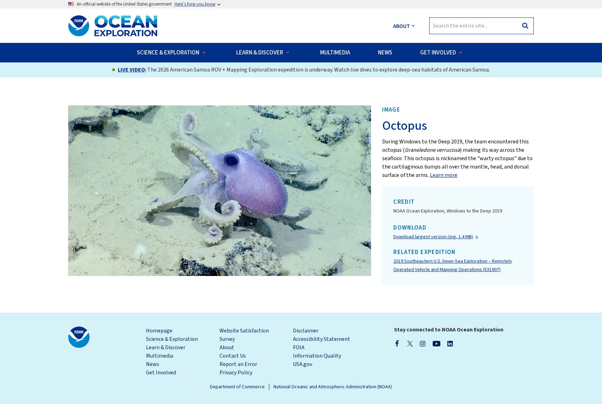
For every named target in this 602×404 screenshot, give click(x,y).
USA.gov (302, 364)
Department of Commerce (237, 387)
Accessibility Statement (321, 339)
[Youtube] (436, 343)
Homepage (159, 331)
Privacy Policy (235, 372)
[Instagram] (422, 343)
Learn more (443, 175)
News (152, 364)
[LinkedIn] (450, 343)
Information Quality (317, 356)
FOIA (298, 347)
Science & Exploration (172, 339)
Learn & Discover (165, 347)
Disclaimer (305, 331)
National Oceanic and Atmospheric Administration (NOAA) (332, 387)
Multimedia (159, 356)
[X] (410, 343)
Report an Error (238, 364)
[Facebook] (397, 343)
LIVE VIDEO (131, 70)
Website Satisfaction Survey (244, 335)
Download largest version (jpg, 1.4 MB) (433, 236)
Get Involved (161, 372)
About (226, 347)
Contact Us (232, 356)
